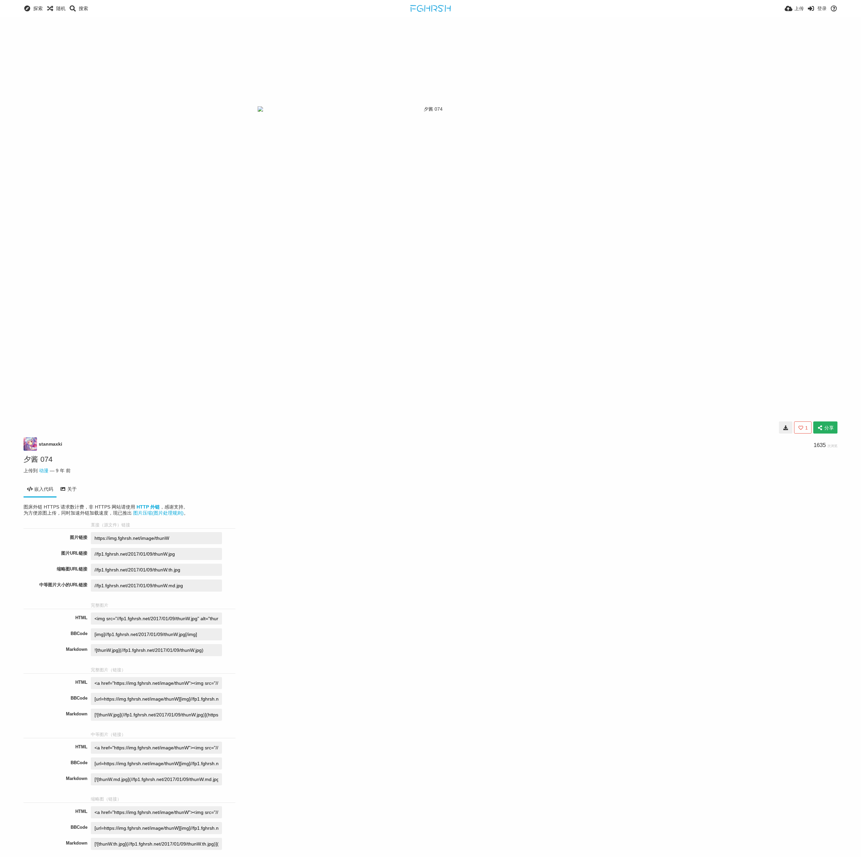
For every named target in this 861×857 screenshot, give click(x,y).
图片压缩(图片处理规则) (158, 513)
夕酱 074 (38, 459)
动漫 (43, 470)
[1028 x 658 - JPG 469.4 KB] (785, 427)
